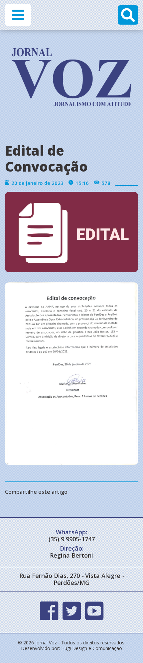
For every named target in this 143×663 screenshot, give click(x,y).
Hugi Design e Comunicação (91, 648)
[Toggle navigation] (18, 15)
